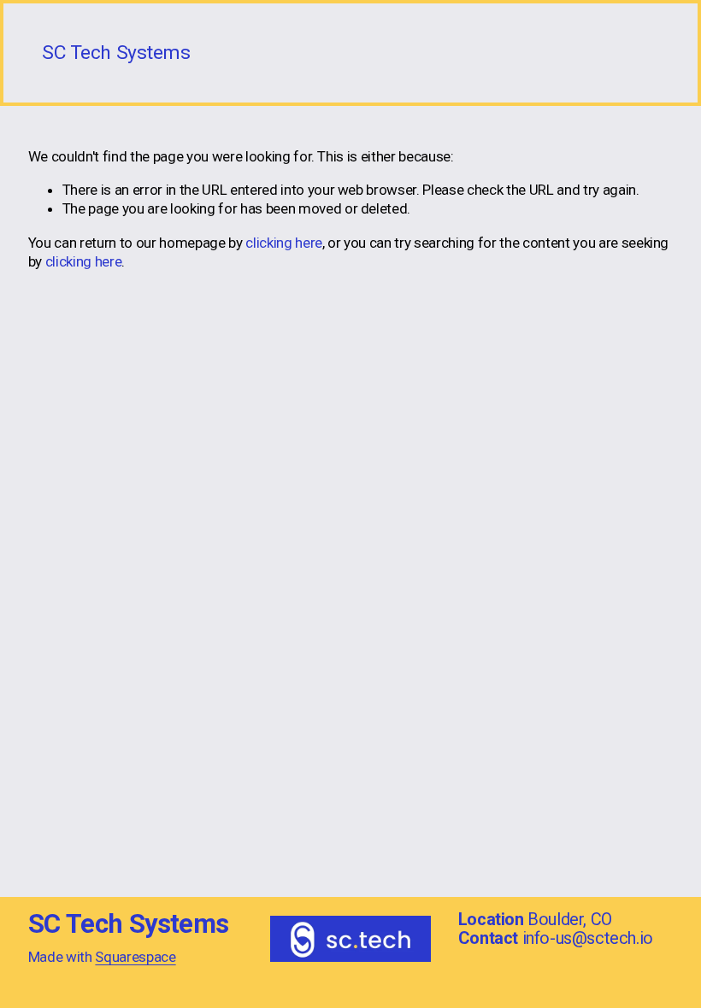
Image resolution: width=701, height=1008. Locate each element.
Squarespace (135, 956)
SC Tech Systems (116, 52)
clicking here (283, 242)
